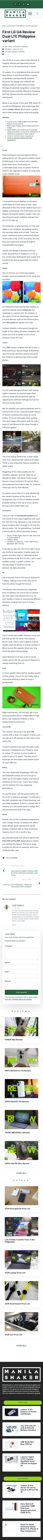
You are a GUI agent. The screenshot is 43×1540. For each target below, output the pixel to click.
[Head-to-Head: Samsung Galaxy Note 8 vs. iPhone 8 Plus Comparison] (11, 1529)
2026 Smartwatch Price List (17, 1304)
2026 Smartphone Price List (17, 1209)
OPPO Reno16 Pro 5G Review (18, 1071)
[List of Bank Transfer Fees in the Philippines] (21, 1226)
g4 (6, 858)
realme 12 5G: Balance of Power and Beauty (29, 1411)
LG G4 (10, 858)
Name (7, 962)
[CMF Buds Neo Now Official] (11, 1445)
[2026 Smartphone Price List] (21, 1195)
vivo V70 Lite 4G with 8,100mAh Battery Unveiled (28, 1428)
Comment (9, 946)
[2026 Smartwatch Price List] (21, 1290)
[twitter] (19, 4)
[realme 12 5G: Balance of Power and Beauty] (11, 1412)
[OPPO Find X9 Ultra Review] (21, 1150)
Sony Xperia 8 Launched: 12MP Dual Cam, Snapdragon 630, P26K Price (28, 1508)
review (15, 858)
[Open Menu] (30, 14)
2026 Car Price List (13, 1335)
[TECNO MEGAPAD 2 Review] (21, 1119)
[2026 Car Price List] (21, 1321)
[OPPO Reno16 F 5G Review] (21, 1088)
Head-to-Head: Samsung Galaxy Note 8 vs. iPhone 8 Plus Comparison (29, 1527)
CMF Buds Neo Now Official (27, 1443)
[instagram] (23, 4)
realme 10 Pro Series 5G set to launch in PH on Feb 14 (29, 1488)
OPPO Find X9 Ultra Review (17, 1163)
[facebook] (15, 4)
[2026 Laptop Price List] (21, 1259)
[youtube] (28, 4)
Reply (14, 925)
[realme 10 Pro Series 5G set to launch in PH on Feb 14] (11, 1490)
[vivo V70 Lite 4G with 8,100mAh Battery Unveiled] (11, 1429)
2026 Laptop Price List (15, 1273)
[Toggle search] (37, 14)
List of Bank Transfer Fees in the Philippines (20, 1241)
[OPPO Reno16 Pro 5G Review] (21, 1057)
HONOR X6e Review (14, 1040)
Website (8, 981)
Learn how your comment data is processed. (21, 998)
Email (7, 972)
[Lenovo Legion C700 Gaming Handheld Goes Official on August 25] (11, 1462)
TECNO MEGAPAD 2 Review (17, 1133)
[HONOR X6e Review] (21, 1026)
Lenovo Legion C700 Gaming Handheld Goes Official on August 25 (29, 1461)
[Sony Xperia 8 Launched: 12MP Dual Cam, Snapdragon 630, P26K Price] (11, 1509)
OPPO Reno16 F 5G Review (17, 1102)
